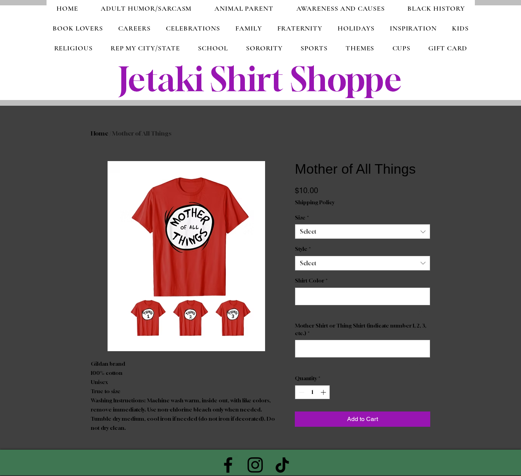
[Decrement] (301, 392)
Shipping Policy (314, 202)
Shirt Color (311, 280)
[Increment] (324, 392)
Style (303, 248)
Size (302, 217)
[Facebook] (228, 465)
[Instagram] (255, 465)
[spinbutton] (312, 392)
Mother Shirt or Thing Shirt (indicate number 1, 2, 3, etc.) (360, 329)
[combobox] (362, 231)
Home (99, 133)
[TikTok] (282, 465)
